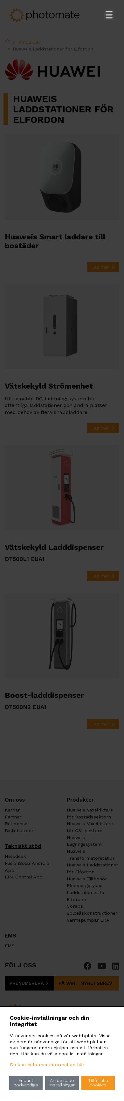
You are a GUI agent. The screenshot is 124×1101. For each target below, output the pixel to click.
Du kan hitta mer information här (47, 1064)
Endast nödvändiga (26, 1083)
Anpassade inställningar (62, 1083)
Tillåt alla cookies (98, 1083)
